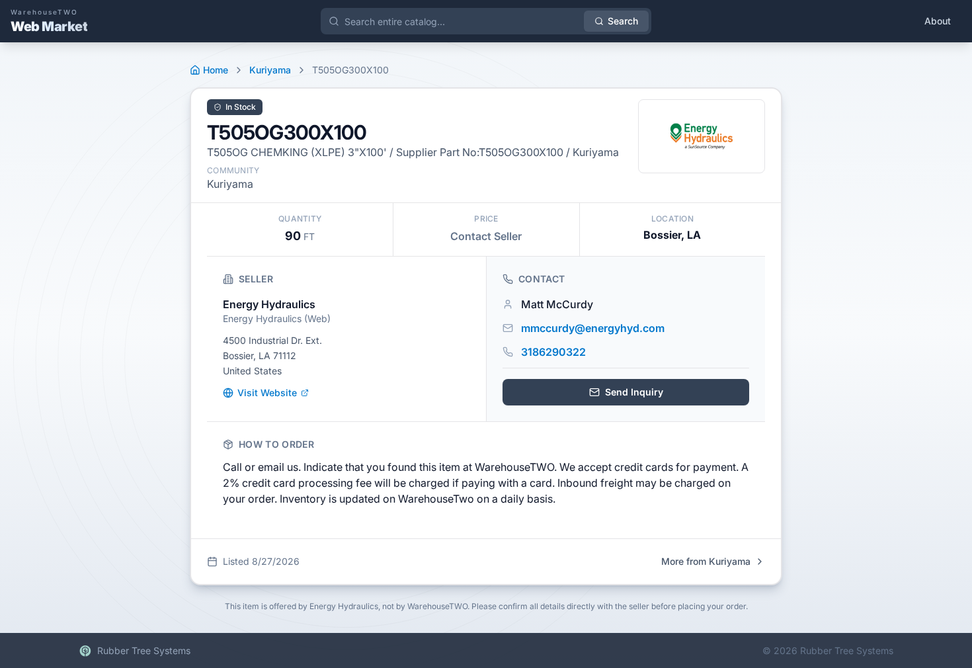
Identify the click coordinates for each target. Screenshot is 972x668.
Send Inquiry (634, 391)
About (937, 20)
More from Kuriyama (705, 561)
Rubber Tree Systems (143, 650)
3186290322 (553, 351)
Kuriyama (270, 69)
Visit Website (267, 392)
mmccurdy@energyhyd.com (593, 328)
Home (215, 69)
